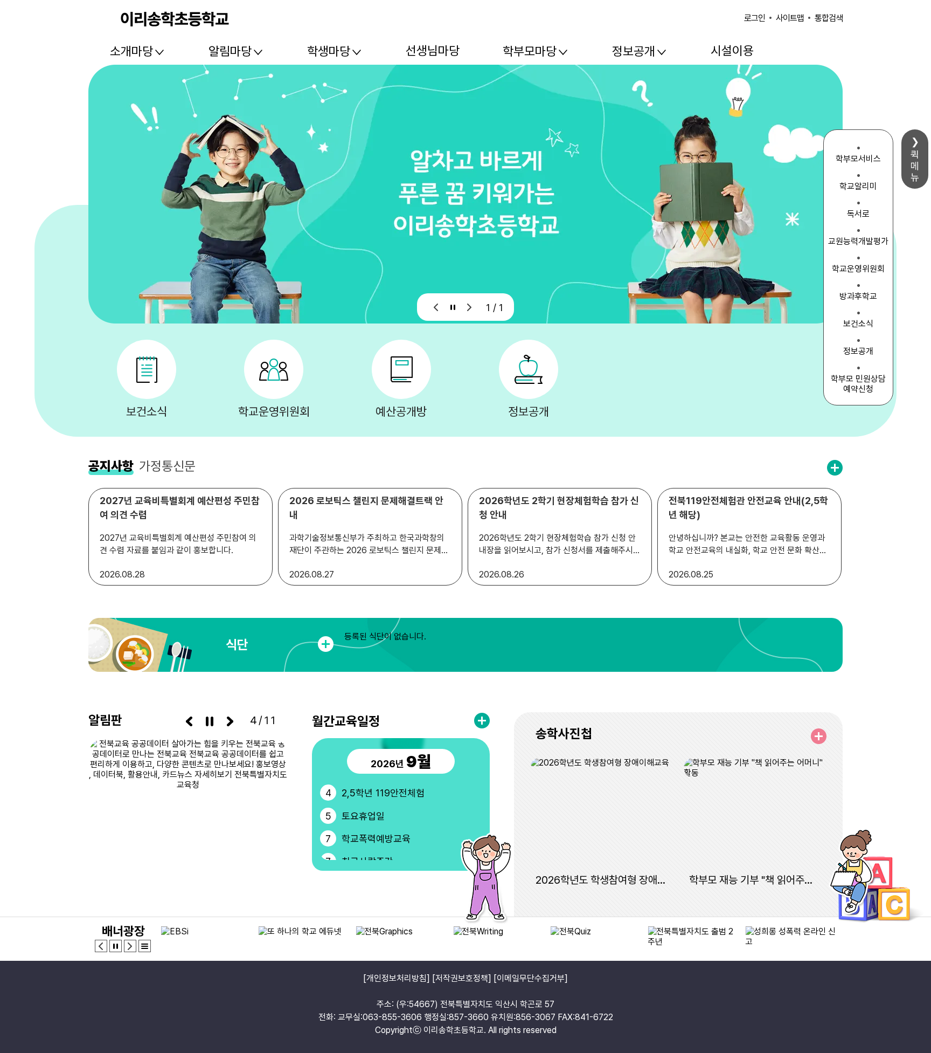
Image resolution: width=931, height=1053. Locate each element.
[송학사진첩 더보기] (818, 736)
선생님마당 (433, 50)
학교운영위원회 (274, 411)
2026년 (401, 761)
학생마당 (328, 51)
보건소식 (146, 411)
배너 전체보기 (144, 946)
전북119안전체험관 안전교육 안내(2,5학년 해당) (748, 507)
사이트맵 (790, 18)
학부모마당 (530, 51)
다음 (470, 307)
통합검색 (829, 18)
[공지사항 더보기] (835, 468)
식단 (237, 644)
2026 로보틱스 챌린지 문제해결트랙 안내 (366, 507)
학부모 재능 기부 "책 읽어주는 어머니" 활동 (755, 879)
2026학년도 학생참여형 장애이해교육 (602, 879)
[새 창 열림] (188, 806)
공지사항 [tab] (111, 466)
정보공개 (633, 51)
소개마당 (131, 51)
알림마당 (230, 51)
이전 (436, 307)
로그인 (754, 18)
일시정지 (453, 307)
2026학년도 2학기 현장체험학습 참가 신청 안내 (559, 507)
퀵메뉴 (915, 166)
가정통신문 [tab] (167, 466)
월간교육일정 (346, 721)
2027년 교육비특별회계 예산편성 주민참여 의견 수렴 (180, 507)
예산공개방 (401, 411)
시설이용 (732, 50)
